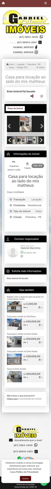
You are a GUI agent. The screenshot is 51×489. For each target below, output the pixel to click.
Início (11, 64)
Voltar (41, 67)
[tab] (15, 108)
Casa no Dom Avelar (16, 369)
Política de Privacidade (27, 472)
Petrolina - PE (33, 64)
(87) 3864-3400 (28, 37)
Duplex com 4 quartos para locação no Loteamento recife (25, 298)
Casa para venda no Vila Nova (21, 316)
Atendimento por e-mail (28, 440)
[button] (10, 126)
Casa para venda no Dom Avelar (22, 334)
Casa (11, 67)
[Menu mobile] (3, 3)
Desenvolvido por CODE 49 (26, 487)
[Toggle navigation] (45, 3)
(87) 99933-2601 (27, 42)
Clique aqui (12, 398)
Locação (21, 64)
